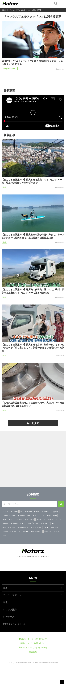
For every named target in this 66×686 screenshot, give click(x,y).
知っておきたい (9, 527)
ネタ (4, 519)
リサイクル (40, 519)
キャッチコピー (24, 515)
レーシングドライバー (11, 531)
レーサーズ (8, 616)
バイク (50, 519)
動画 (55, 515)
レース (5, 535)
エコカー (14, 511)
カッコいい (29, 519)
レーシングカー (9, 515)
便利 (10, 519)
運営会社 (33, 652)
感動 (48, 515)
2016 (46, 527)
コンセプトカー (32, 523)
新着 (5, 588)
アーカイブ (45, 523)
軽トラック (46, 511)
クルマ (5, 511)
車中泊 (5, 523)
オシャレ (18, 519)
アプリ (58, 519)
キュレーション (17, 523)
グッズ (56, 531)
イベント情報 (36, 527)
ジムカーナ (55, 527)
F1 (53, 523)
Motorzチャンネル (12, 623)
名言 (34, 515)
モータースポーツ (10, 68)
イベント (47, 531)
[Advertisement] (33, 460)
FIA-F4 (25, 531)
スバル (41, 515)
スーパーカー (23, 527)
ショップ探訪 (10, 609)
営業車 (55, 511)
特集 (4, 187)
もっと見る (33, 423)
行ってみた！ (36, 531)
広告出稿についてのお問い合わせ (33, 647)
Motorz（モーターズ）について (33, 639)
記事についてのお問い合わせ (33, 643)
